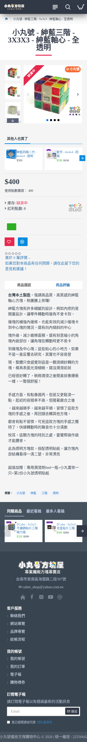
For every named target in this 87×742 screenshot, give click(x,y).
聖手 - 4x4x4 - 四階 (67, 154)
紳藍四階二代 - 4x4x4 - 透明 (26, 154)
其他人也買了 (17, 139)
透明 (55, 493)
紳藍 (33, 493)
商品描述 (24, 285)
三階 (44, 493)
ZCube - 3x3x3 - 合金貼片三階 (67, 526)
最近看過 (33, 511)
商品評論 (63, 285)
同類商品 (14, 511)
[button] (28, 94)
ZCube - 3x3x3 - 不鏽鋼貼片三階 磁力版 (27, 528)
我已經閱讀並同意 (32, 722)
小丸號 (21, 493)
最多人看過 (55, 511)
